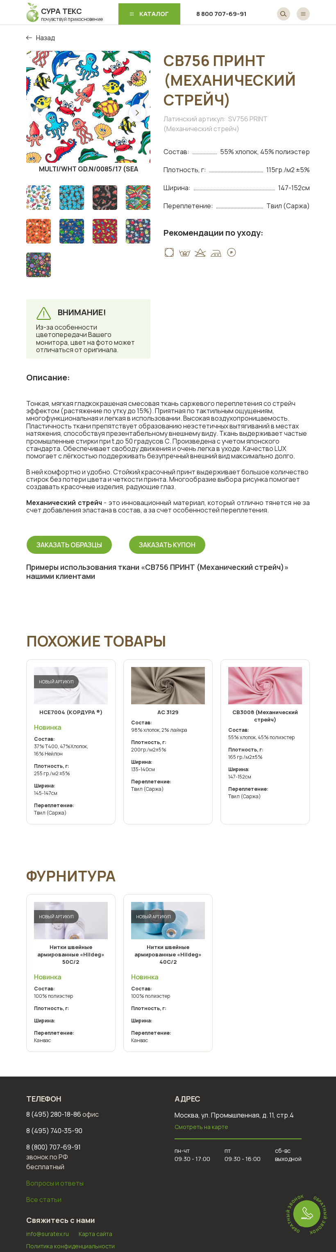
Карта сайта (95, 1234)
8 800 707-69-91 (221, 13)
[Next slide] (137, 113)
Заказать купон (167, 544)
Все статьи (43, 1199)
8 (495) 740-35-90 (54, 1130)
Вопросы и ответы (55, 1183)
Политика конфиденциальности (70, 1246)
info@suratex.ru (47, 1234)
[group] (88, 113)
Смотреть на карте (201, 1127)
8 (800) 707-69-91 (53, 1147)
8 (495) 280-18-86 (62, 1114)
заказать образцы (69, 544)
